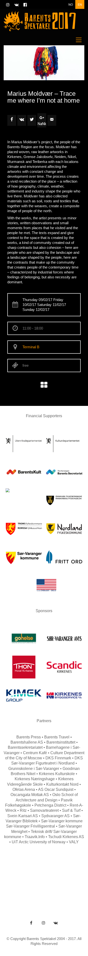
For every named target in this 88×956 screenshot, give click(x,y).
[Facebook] (31, 923)
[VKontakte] (56, 923)
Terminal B (30, 347)
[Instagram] (43, 923)
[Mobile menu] (79, 39)
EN (80, 4)
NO (70, 4)
